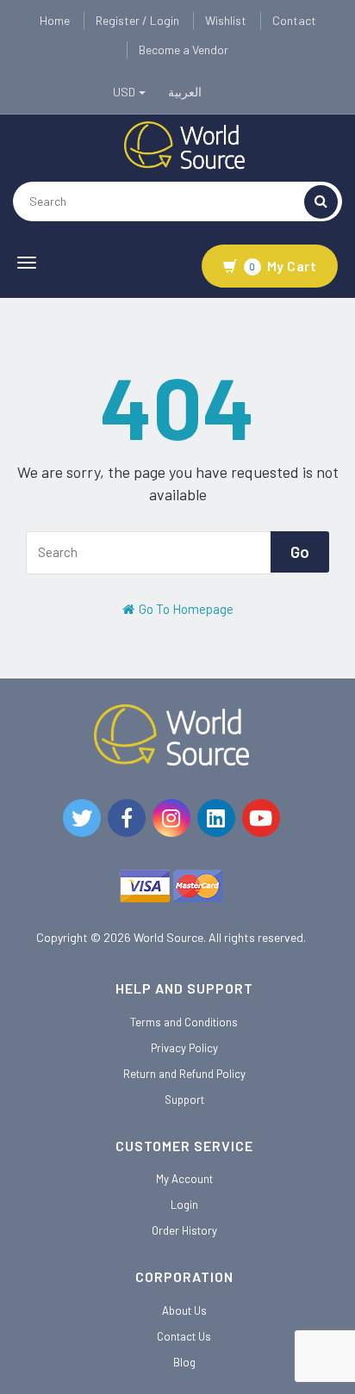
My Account (184, 1179)
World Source (168, 937)
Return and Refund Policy (184, 1074)
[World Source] (184, 144)
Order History (184, 1230)
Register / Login (137, 20)
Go (299, 551)
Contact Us (184, 1336)
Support (184, 1099)
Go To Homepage (185, 608)
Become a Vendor (183, 49)
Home (55, 20)
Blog (184, 1362)
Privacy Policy (184, 1048)
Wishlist (225, 20)
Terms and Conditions (184, 1022)
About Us (184, 1310)
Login (184, 1204)
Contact (294, 20)
